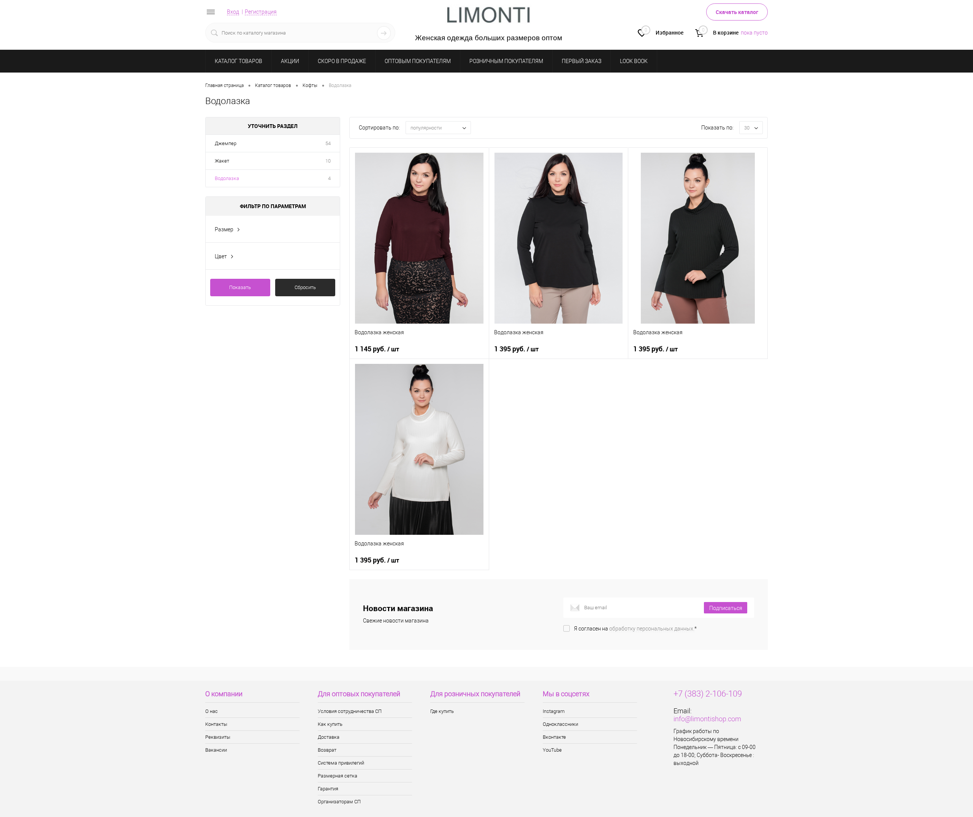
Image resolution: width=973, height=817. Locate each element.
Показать (240, 287)
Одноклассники (560, 724)
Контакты (216, 724)
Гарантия (328, 789)
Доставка (328, 737)
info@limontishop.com (707, 719)
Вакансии (216, 750)
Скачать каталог (737, 12)
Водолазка (227, 178)
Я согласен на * (635, 629)
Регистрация (261, 12)
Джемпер (225, 143)
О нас (211, 711)
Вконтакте (554, 737)
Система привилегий (341, 763)
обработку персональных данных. (651, 629)
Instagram (554, 711)
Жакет (222, 161)
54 (328, 143)
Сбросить (305, 287)
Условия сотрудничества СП (350, 711)
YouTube (552, 750)
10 (328, 161)
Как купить (330, 724)
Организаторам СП (339, 801)
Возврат (327, 750)
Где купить (442, 711)
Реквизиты (217, 737)
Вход (233, 12)
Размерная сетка (337, 776)
